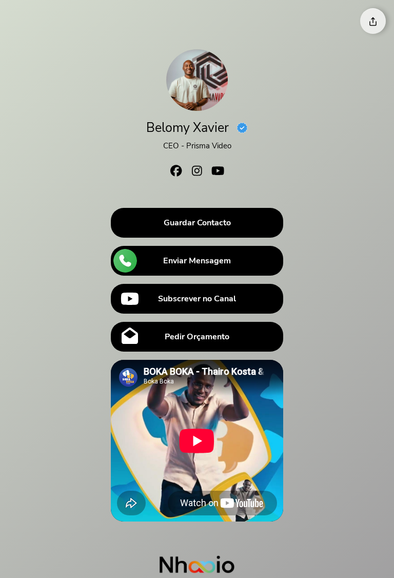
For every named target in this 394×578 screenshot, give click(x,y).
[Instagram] (197, 172)
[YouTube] (217, 172)
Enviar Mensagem (197, 260)
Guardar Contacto (197, 222)
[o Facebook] (176, 172)
